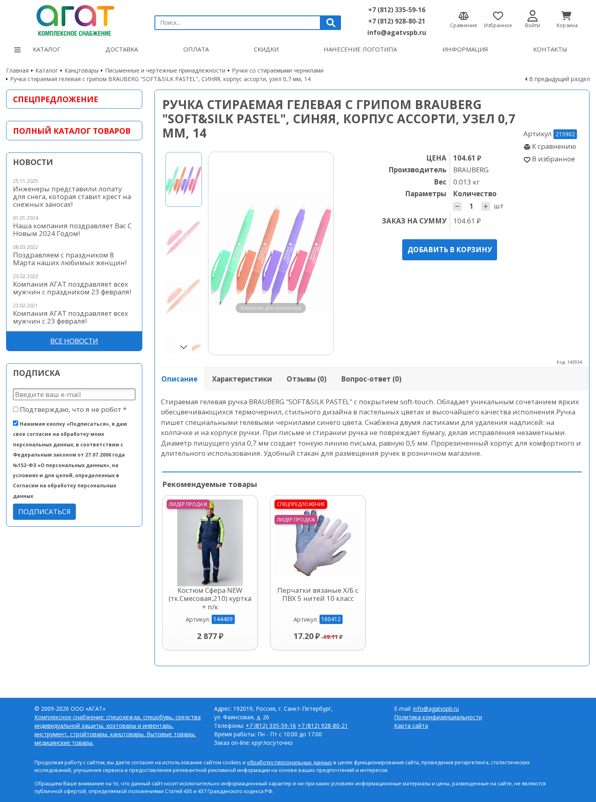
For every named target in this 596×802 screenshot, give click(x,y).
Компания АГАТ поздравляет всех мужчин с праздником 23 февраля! (72, 288)
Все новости (74, 340)
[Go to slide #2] (183, 237)
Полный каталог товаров (72, 130)
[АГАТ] (74, 19)
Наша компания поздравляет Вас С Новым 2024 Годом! (72, 229)
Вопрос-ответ (371, 379)
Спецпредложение (55, 99)
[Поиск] (331, 22)
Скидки (266, 49)
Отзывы (306, 379)
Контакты (550, 49)
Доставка (121, 49)
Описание (179, 379)
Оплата (196, 49)
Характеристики (242, 379)
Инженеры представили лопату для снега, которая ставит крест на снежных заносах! (72, 196)
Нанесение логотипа (360, 49)
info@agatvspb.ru (396, 32)
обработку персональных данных (289, 762)
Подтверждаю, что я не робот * (72, 409)
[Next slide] (319, 253)
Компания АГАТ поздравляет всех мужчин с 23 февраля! (70, 317)
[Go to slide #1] (183, 179)
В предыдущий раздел (559, 79)
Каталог (46, 49)
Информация (465, 49)
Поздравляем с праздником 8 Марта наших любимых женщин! (69, 258)
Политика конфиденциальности (438, 717)
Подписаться (44, 511)
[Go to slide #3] (183, 295)
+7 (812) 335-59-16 (396, 9)
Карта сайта (411, 725)
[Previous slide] (222, 253)
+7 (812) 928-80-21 (396, 21)
